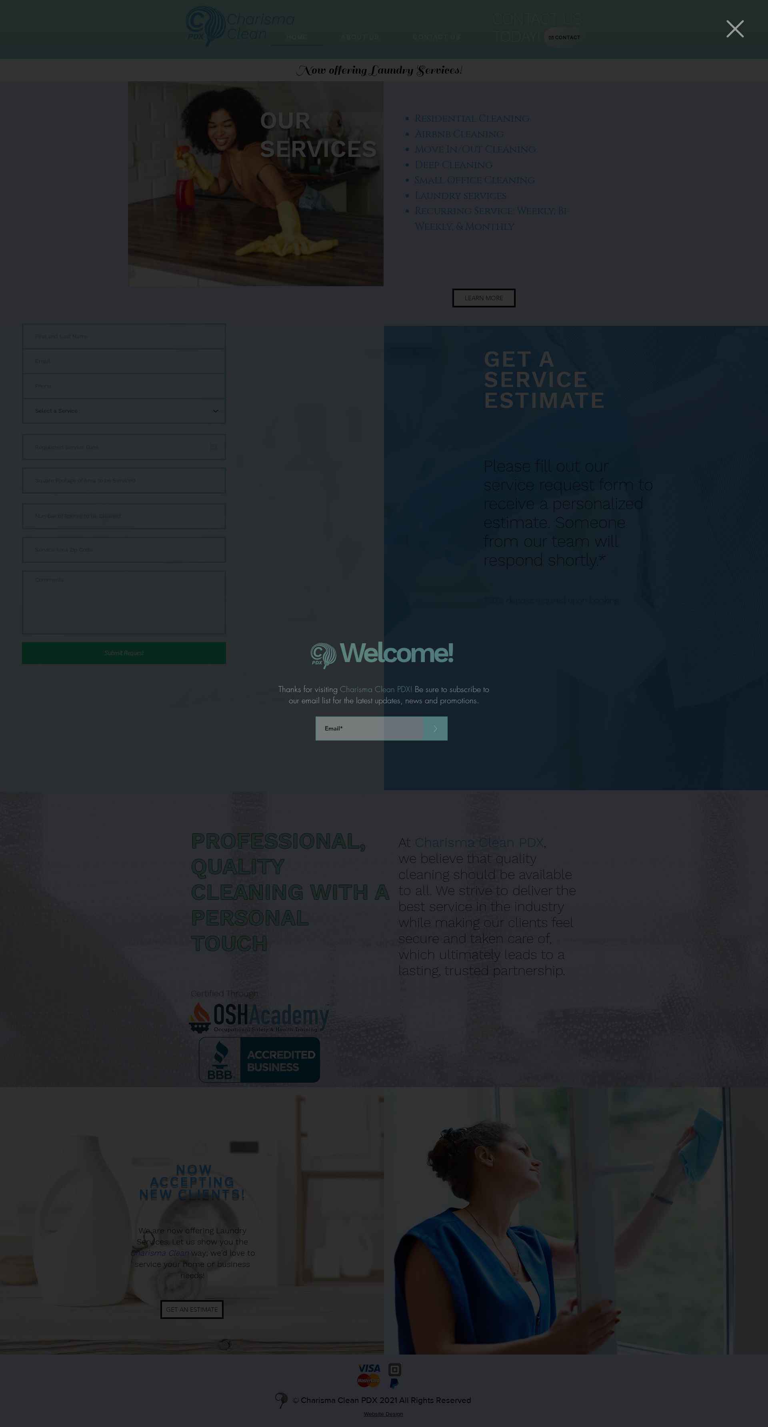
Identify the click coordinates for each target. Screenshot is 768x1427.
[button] (735, 29)
